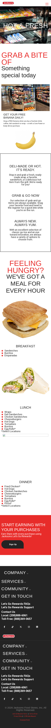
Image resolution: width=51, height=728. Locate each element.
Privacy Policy (18, 716)
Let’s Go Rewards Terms (19, 714)
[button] (12, 544)
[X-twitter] (21, 627)
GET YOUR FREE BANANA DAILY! (14, 116)
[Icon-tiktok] (13, 627)
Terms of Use (33, 714)
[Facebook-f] (4, 627)
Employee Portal (25, 720)
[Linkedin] (37, 627)
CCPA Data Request (30, 716)
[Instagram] (29, 627)
